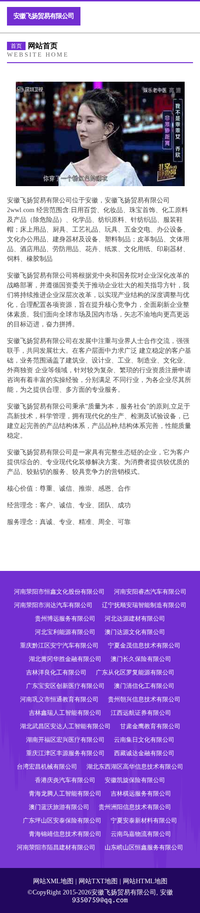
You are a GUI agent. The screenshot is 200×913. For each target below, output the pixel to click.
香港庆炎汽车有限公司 (65, 780)
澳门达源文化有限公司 (135, 632)
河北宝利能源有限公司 (65, 632)
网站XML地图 (53, 881)
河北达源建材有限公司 (135, 618)
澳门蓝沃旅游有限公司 (59, 807)
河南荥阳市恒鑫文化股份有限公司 (59, 592)
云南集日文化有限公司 (144, 740)
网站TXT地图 (98, 881)
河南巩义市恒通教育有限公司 (59, 699)
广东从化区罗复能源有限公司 (135, 672)
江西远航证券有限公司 (141, 713)
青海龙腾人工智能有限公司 (65, 793)
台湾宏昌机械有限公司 (47, 767)
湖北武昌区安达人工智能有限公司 (65, 726)
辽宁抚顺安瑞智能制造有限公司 (144, 605)
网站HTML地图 (145, 881)
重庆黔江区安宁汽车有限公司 (59, 645)
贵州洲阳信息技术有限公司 (135, 807)
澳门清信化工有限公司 (144, 686)
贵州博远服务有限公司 (65, 618)
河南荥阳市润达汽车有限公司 (53, 605)
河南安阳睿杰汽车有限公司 (150, 592)
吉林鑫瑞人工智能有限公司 (65, 713)
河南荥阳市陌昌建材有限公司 (56, 847)
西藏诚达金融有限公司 (144, 753)
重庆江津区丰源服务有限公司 (65, 753)
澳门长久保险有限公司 (141, 659)
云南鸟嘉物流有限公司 (141, 834)
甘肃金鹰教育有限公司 (150, 726)
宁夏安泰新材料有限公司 (144, 820)
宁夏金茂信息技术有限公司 (144, 645)
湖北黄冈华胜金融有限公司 (65, 659)
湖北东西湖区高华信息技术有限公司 (135, 767)
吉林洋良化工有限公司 (56, 672)
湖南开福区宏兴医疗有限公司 (65, 740)
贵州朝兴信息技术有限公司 (144, 699)
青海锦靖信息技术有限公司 (65, 834)
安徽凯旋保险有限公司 (135, 780)
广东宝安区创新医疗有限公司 (65, 686)
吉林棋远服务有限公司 (141, 793)
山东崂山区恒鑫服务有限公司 (144, 847)
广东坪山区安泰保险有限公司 (62, 820)
